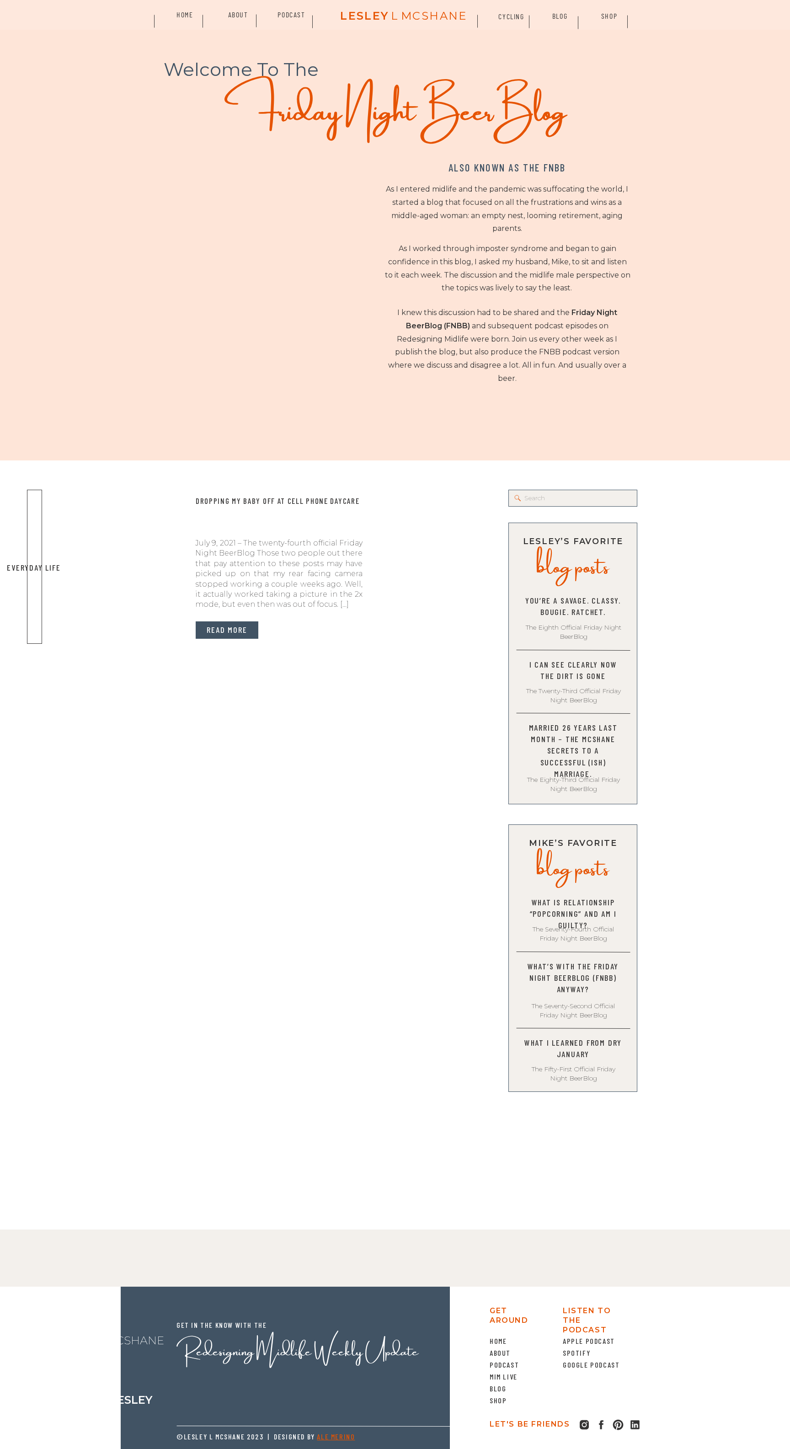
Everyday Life (33, 567)
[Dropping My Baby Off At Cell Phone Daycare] (117, 567)
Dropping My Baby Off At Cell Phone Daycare (277, 500)
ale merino (336, 1436)
